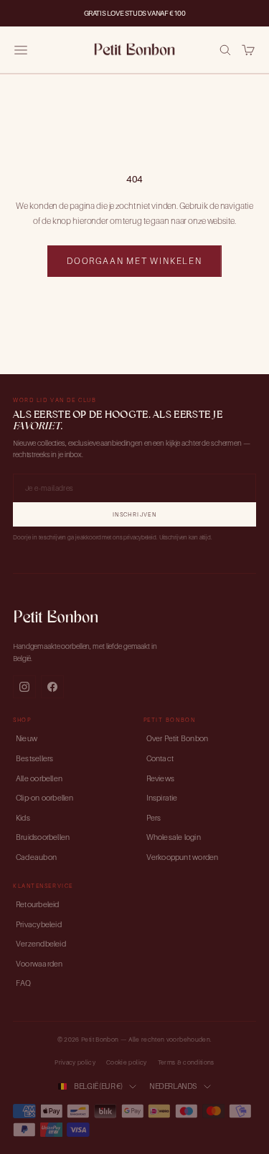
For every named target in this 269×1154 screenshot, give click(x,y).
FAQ (24, 983)
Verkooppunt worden (182, 857)
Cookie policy (126, 1062)
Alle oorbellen (39, 778)
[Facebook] (52, 686)
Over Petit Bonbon (177, 738)
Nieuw (26, 738)
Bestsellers (34, 758)
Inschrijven (134, 514)
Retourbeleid (38, 904)
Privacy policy (75, 1062)
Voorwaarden (39, 963)
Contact (160, 758)
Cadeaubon (36, 857)
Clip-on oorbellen (45, 797)
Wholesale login (173, 837)
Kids (23, 817)
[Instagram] (24, 686)
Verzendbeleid (41, 943)
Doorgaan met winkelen (134, 260)
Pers (153, 817)
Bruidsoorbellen (43, 837)
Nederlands (173, 1086)
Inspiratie (162, 797)
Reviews (160, 778)
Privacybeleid (39, 924)
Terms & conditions (186, 1062)
